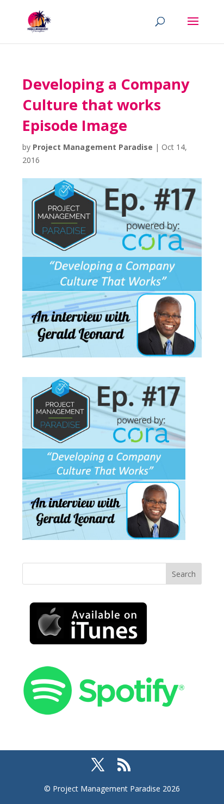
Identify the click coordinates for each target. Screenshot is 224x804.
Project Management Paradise (93, 147)
